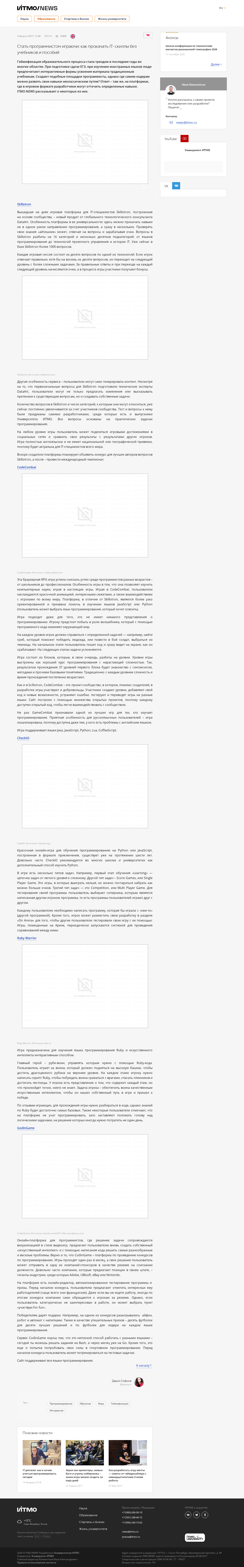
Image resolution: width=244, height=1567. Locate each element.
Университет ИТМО (197, 150)
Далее (215, 64)
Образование (46, 18)
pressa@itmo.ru (131, 1536)
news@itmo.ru (186, 122)
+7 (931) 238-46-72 (132, 1517)
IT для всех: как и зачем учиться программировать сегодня (39, 1473)
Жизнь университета (112, 18)
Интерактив (56, 1410)
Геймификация (119, 1403)
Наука (24, 18)
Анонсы (172, 38)
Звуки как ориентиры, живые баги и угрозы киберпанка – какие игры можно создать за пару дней (84, 1475)
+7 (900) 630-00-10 (132, 1512)
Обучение (85, 1403)
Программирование (61, 1403)
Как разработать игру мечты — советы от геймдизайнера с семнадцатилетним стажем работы (127, 1475)
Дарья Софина (121, 1381)
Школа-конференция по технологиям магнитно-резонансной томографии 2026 (191, 47)
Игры (101, 1403)
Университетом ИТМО (66, 1552)
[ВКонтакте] (148, 35)
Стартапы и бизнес (76, 18)
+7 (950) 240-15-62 (132, 1522)
